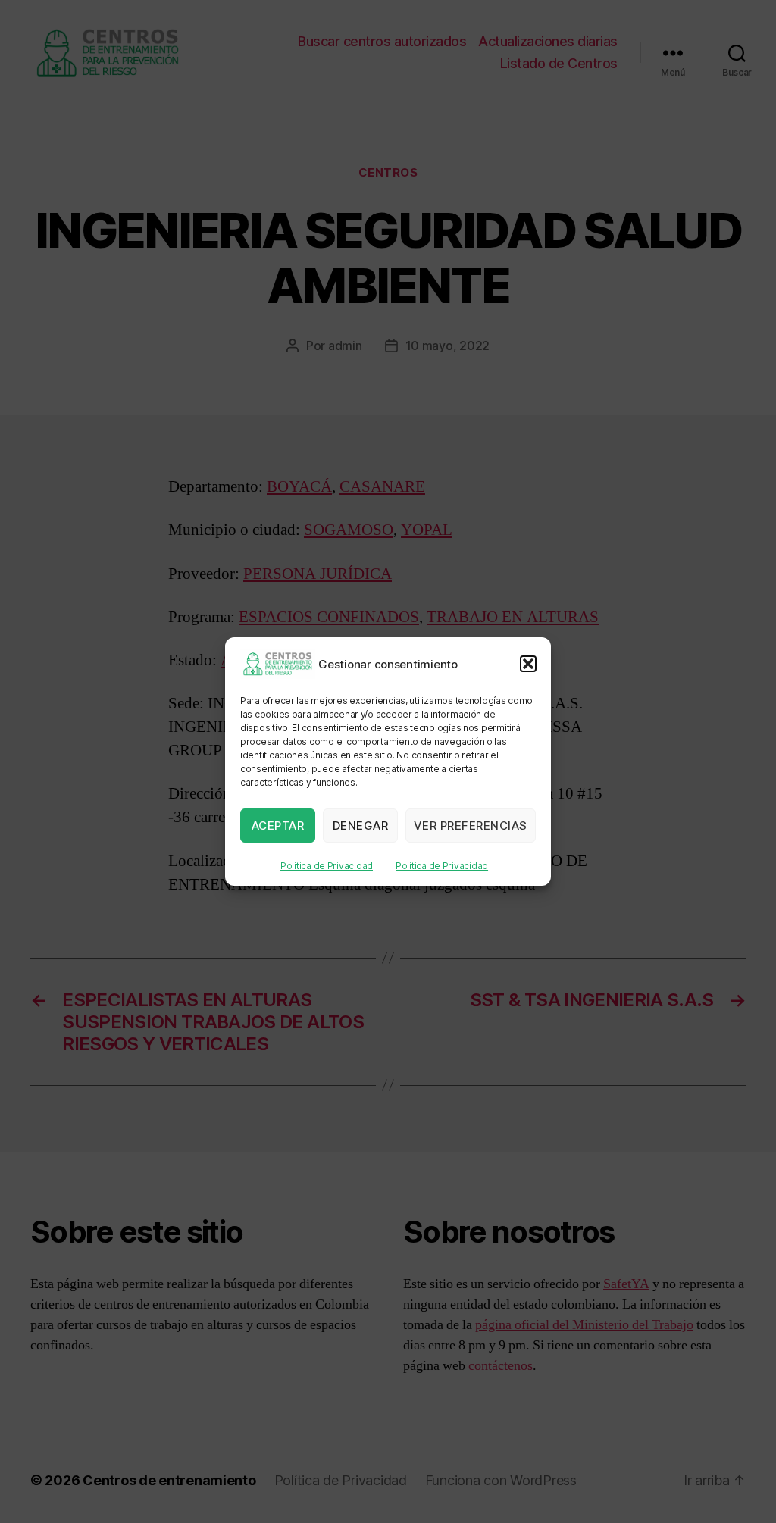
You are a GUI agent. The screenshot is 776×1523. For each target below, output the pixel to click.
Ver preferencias (470, 825)
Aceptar (278, 825)
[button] (528, 663)
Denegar (361, 825)
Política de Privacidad (326, 865)
